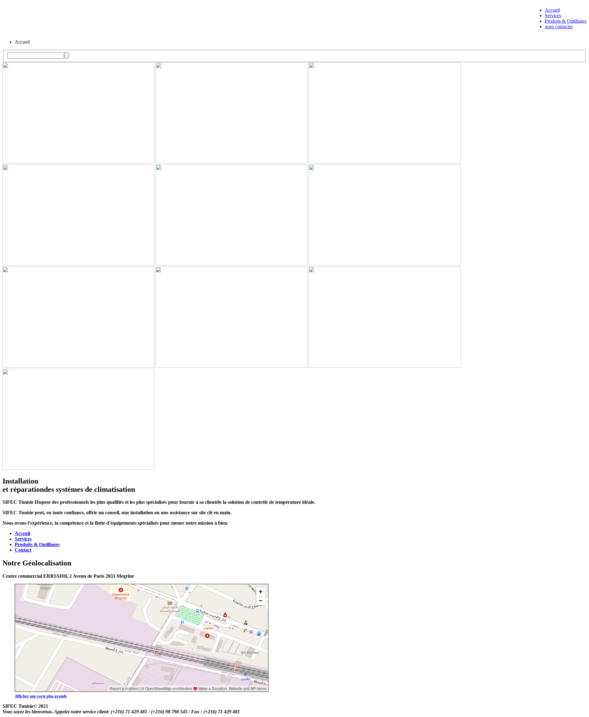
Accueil (552, 10)
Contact (23, 550)
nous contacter (559, 26)
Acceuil (22, 533)
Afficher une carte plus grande (41, 696)
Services (553, 15)
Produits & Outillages (566, 21)
